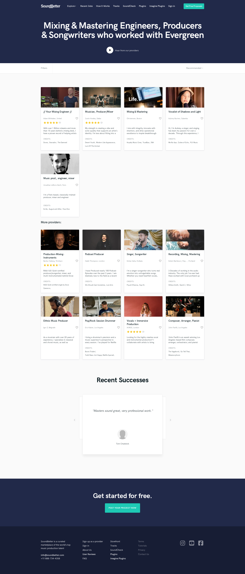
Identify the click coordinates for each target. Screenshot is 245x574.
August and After (55, 209)
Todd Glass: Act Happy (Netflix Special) (99, 355)
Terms (141, 541)
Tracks (116, 6)
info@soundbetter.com (52, 555)
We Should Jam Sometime (95, 285)
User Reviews (89, 554)
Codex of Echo (183, 143)
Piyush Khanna (132, 285)
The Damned (62, 143)
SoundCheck (129, 6)
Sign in (171, 6)
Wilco (189, 285)
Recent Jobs (86, 6)
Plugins (142, 6)
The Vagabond (173, 352)
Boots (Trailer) (90, 352)
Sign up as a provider (93, 541)
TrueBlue (146, 143)
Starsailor (52, 143)
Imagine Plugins (157, 6)
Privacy (141, 550)
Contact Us (143, 554)
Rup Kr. (142, 285)
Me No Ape (172, 143)
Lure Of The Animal (92, 146)
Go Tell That (185, 352)
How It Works (103, 6)
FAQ (85, 558)
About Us (87, 550)
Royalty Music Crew (134, 143)
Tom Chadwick (122, 444)
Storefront (115, 541)
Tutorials (142, 545)
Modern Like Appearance (105, 143)
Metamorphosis (174, 355)
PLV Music (194, 143)
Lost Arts (109, 285)
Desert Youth (90, 143)
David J (182, 285)
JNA (152, 143)
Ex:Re (45, 209)
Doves (45, 143)
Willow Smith (173, 285)
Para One (66, 209)
